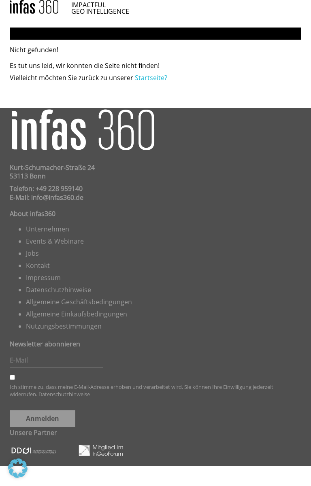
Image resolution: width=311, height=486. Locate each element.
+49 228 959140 (59, 188)
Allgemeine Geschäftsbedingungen (79, 301)
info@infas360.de (57, 197)
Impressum (43, 277)
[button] (18, 468)
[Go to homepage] (34, 6)
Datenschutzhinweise (58, 289)
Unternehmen (47, 229)
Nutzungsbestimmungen (64, 326)
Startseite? (151, 77)
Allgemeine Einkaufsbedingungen (76, 314)
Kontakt (38, 265)
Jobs (32, 253)
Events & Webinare (55, 241)
